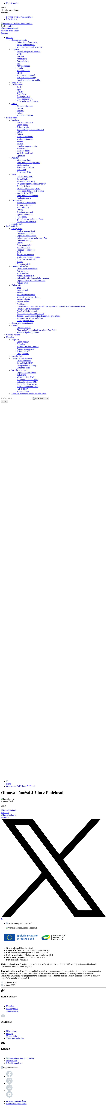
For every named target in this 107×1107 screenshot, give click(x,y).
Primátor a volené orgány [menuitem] (21, 358)
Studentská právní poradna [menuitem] (28, 332)
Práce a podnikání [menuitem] (24, 245)
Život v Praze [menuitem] (17, 85)
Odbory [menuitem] (20, 134)
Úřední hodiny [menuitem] (23, 342)
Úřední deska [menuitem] (22, 125)
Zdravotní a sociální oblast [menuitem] (27, 101)
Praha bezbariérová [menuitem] (24, 99)
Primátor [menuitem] (15, 158)
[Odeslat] (40, 398)
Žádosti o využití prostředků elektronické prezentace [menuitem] (38, 316)
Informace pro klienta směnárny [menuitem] (30, 318)
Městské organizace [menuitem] (25, 139)
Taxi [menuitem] (18, 63)
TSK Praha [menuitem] (21, 375)
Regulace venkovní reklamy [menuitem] (28, 309)
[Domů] (7, 781)
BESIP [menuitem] (19, 73)
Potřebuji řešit (12, 1008)
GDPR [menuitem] (19, 132)
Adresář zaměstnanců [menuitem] (25, 276)
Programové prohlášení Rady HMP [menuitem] (31, 184)
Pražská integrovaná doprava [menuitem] (28, 52)
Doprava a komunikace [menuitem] (26, 236)
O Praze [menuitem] (9, 37)
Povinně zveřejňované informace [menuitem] (30, 129)
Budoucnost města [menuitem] (19, 40)
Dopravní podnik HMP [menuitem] (26, 372)
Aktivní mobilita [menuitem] (23, 66)
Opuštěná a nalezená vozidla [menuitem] (28, 80)
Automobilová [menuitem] (23, 61)
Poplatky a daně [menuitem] (23, 247)
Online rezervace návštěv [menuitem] (27, 269)
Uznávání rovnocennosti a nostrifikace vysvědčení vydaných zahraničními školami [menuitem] (51, 306)
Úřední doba (11, 1031)
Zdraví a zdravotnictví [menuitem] (26, 259)
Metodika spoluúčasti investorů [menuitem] (29, 47)
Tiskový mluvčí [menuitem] (23, 351)
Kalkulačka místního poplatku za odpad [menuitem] (33, 278)
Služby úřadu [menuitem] (16, 228)
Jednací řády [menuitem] (22, 217)
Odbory (9, 1033)
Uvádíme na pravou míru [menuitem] (27, 146)
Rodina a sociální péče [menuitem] (26, 250)
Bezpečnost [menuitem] (21, 94)
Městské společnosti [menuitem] (25, 136)
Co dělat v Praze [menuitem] (13, 335)
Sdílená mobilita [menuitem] (23, 70)
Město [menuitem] (14, 103)
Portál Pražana (26, 24)
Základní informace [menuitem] (25, 106)
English (10, 26)
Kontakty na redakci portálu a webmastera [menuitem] (28, 394)
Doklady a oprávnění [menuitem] (25, 233)
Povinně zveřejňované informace (19, 17)
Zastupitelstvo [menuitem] (17, 200)
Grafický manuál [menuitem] (24, 328)
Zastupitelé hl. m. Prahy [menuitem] (26, 365)
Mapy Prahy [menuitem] (16, 82)
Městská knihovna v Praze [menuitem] (27, 387)
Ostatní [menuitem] (20, 243)
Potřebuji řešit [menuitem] (12, 226)
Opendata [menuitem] (21, 155)
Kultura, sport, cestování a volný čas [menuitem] (32, 238)
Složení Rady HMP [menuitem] (25, 363)
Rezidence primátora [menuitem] (25, 167)
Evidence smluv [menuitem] (23, 151)
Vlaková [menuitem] (20, 56)
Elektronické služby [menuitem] (19, 266)
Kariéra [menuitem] (20, 141)
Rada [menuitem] (13, 174)
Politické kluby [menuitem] (23, 207)
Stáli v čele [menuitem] (21, 170)
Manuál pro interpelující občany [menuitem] (30, 219)
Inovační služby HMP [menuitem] (26, 295)
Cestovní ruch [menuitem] (22, 290)
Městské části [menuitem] (16, 224)
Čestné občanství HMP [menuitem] (26, 221)
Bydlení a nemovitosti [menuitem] (26, 231)
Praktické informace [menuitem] (25, 115)
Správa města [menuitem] (11, 118)
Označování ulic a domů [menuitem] (27, 311)
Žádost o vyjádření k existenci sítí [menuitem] (30, 313)
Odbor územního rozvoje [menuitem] (27, 42)
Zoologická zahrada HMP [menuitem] (27, 379)
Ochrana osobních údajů (16, 1101)
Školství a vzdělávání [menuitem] (25, 254)
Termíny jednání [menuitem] (23, 186)
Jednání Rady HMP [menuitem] (25, 177)
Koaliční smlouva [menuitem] (24, 198)
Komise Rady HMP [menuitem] (25, 193)
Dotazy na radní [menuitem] (23, 368)
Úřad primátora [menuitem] (23, 165)
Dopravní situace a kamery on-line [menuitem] (31, 280)
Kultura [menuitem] (20, 113)
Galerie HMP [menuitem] (22, 389)
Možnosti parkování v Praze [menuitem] (28, 297)
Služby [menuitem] (19, 87)
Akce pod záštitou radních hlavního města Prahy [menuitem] (37, 330)
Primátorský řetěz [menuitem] (24, 172)
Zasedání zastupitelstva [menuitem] (26, 203)
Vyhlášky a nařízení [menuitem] (25, 153)
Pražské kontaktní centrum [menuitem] (27, 346)
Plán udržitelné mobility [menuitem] (26, 78)
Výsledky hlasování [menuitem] (25, 214)
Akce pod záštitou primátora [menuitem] (28, 162)
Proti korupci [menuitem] (22, 148)
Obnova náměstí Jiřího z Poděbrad (20, 786)
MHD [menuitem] (19, 54)
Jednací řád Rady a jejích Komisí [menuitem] (30, 191)
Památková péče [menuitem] (23, 299)
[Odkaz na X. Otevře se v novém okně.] (9, 1090)
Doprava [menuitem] (15, 49)
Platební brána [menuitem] (22, 271)
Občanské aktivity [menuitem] (24, 240)
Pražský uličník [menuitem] (23, 302)
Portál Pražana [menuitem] (23, 273)
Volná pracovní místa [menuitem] (25, 320)
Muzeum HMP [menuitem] (23, 391)
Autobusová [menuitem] (22, 59)
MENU (4, 401)
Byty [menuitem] (19, 89)
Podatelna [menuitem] (21, 344)
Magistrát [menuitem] (15, 120)
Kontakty (10, 1006)
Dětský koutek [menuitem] (23, 353)
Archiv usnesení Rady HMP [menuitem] (28, 188)
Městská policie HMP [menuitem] (26, 377)
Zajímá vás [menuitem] (15, 285)
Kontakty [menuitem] (10, 337)
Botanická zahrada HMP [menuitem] (27, 382)
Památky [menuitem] (20, 111)
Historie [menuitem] (20, 108)
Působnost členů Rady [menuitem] (26, 181)
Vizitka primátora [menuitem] (24, 160)
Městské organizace (14, 1063)
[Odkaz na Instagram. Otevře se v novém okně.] (9, 1083)
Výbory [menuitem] (20, 210)
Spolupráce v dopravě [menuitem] (26, 75)
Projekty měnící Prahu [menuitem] (26, 45)
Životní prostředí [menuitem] (23, 96)
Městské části (11, 19)
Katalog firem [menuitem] (22, 283)
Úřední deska (11, 1036)
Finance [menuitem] (20, 144)
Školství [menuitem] (20, 92)
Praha (8, 784)
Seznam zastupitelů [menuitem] (24, 205)
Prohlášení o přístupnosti (16, 1104)
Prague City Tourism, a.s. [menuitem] (27, 384)
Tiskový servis (12, 1011)
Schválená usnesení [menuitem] (25, 212)
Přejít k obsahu (12, 3)
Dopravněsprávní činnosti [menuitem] (22, 323)
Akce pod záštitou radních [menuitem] (27, 195)
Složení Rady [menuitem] (22, 179)
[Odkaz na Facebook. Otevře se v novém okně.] (9, 1076)
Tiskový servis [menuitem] (23, 127)
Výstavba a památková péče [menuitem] (28, 257)
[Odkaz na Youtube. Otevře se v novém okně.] (9, 1097)
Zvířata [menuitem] (20, 262)
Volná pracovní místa (15, 1038)
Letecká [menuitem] (20, 68)
